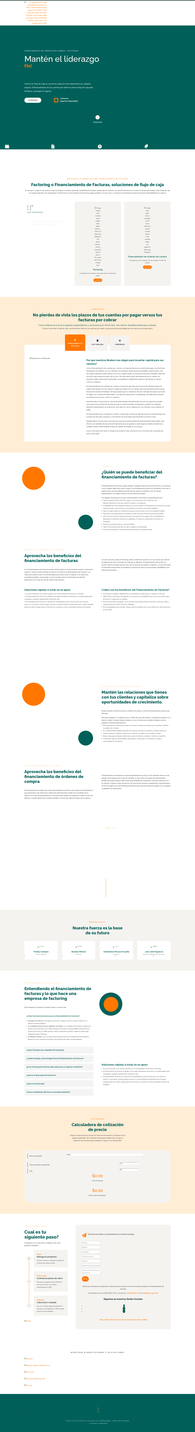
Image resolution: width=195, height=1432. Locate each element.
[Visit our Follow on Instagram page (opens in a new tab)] (124, 1311)
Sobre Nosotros (137, 13)
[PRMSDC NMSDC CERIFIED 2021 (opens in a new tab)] (97, 1365)
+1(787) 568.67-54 (132, 1293)
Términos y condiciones (98, 1423)
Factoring (95, 13)
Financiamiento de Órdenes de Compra (115, 13)
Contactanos (166, 13)
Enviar (85, 1279)
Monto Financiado (35, 1156)
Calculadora (154, 13)
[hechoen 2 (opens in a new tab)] (28, 1359)
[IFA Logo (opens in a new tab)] (97, 1385)
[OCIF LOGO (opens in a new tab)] (29, 1372)
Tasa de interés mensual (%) (39, 1165)
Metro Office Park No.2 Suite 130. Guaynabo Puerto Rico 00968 (123, 1320)
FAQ (146, 13)
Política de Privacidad (120, 1421)
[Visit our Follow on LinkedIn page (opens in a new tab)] (124, 1306)
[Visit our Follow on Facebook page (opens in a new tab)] (124, 1308)
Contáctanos (33, 100)
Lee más (98, 280)
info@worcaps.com (151, 1293)
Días (30, 1171)
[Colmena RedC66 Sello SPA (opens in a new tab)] (34, 1379)
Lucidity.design (104, 1421)
